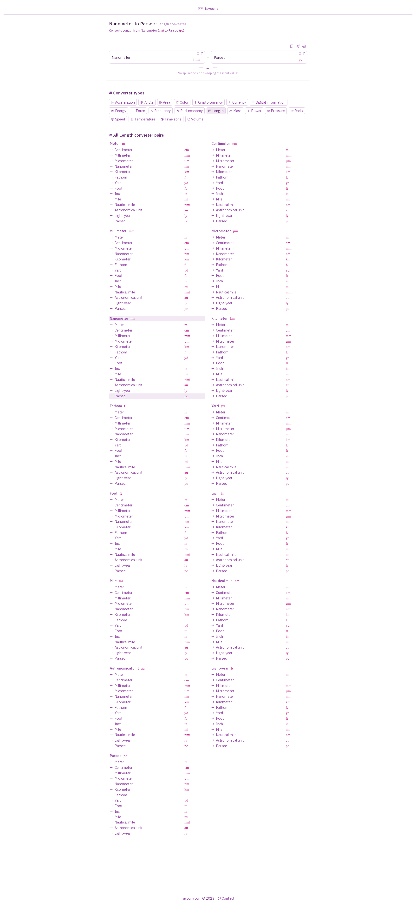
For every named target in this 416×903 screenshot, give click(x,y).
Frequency (162, 110)
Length (218, 110)
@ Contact (226, 898)
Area (166, 102)
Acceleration (125, 102)
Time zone (173, 119)
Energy (120, 110)
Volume (197, 119)
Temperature (145, 119)
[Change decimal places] (304, 46)
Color (184, 102)
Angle (149, 102)
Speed (120, 119)
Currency (239, 102)
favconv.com (192, 898)
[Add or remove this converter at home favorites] (291, 46)
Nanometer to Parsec (132, 23)
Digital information (271, 102)
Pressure (278, 110)
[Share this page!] (298, 46)
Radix (298, 110)
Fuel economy (191, 110)
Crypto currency (210, 102)
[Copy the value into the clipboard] (202, 53)
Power (256, 110)
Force (140, 110)
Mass (237, 110)
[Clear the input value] (198, 53)
